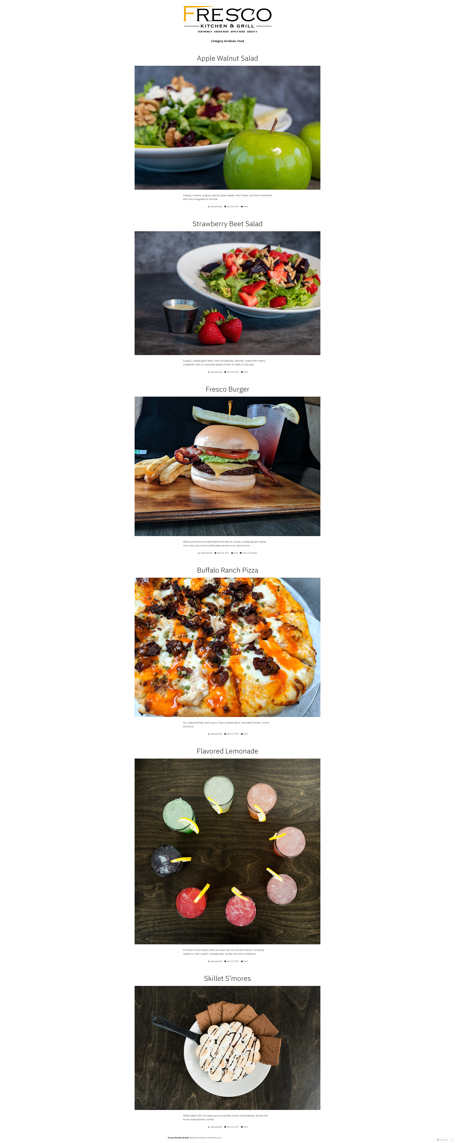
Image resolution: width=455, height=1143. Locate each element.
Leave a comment (249, 553)
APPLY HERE (237, 31)
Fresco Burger (227, 388)
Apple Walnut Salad (227, 58)
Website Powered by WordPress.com (205, 1137)
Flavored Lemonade (227, 750)
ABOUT (251, 31)
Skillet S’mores (227, 978)
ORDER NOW (221, 31)
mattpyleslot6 (216, 206)
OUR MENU (204, 31)
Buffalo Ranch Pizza (227, 569)
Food (245, 206)
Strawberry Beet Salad (228, 223)
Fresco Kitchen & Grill (178, 1137)
